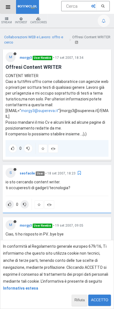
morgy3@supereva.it (39, 110)
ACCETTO (99, 300)
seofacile (27, 173)
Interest (21, 22)
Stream (6, 22)
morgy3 (26, 58)
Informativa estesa (20, 288)
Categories (38, 22)
